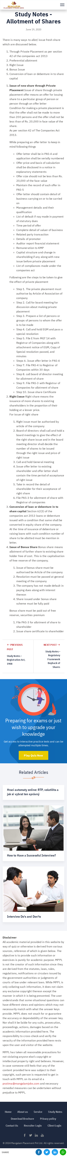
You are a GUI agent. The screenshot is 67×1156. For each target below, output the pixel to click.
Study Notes (55, 1111)
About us (22, 1111)
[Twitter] (30, 1136)
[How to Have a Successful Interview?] (33, 833)
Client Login (54, 1125)
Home (8, 1111)
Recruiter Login (33, 1125)
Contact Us (12, 1125)
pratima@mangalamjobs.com (21, 1083)
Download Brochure (22, 1118)
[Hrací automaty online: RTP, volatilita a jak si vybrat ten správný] (33, 792)
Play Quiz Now (33, 755)
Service (38, 1111)
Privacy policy (48, 1118)
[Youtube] (42, 1136)
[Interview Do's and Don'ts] (33, 894)
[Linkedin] (36, 1136)
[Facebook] (24, 1136)
